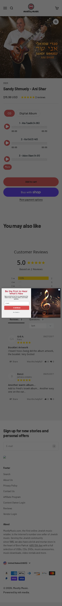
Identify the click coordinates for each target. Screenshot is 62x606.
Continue (16, 308)
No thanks (16, 312)
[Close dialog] (59, 289)
